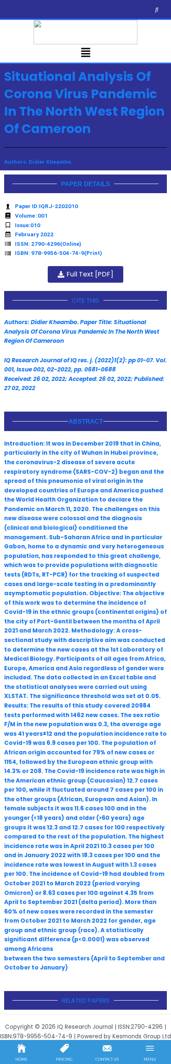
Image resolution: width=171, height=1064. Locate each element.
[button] (85, 53)
